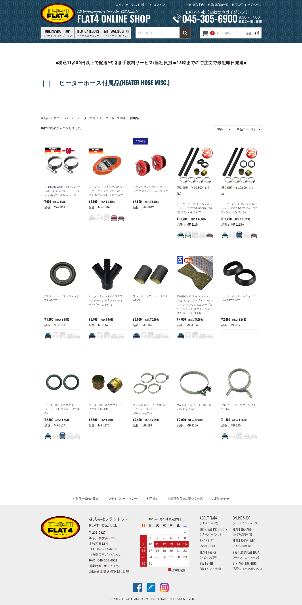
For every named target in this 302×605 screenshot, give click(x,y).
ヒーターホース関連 (113, 118)
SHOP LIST (207, 543)
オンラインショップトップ (57, 33)
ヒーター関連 (86, 118)
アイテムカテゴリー (88, 33)
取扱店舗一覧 (220, 4)
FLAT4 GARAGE (242, 531)
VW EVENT (210, 565)
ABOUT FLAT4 (209, 520)
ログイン (159, 4)
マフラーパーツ (64, 118)
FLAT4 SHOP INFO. (244, 543)
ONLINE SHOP (245, 520)
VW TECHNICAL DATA (246, 554)
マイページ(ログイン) (116, 33)
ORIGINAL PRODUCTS (213, 531)
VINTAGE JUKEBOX (247, 565)
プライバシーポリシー (122, 498)
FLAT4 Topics (208, 554)
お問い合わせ (220, 498)
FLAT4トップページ (249, 4)
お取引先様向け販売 (86, 498)
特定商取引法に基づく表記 (185, 498)
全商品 (44, 118)
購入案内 (198, 4)
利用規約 (152, 498)
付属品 (134, 118)
